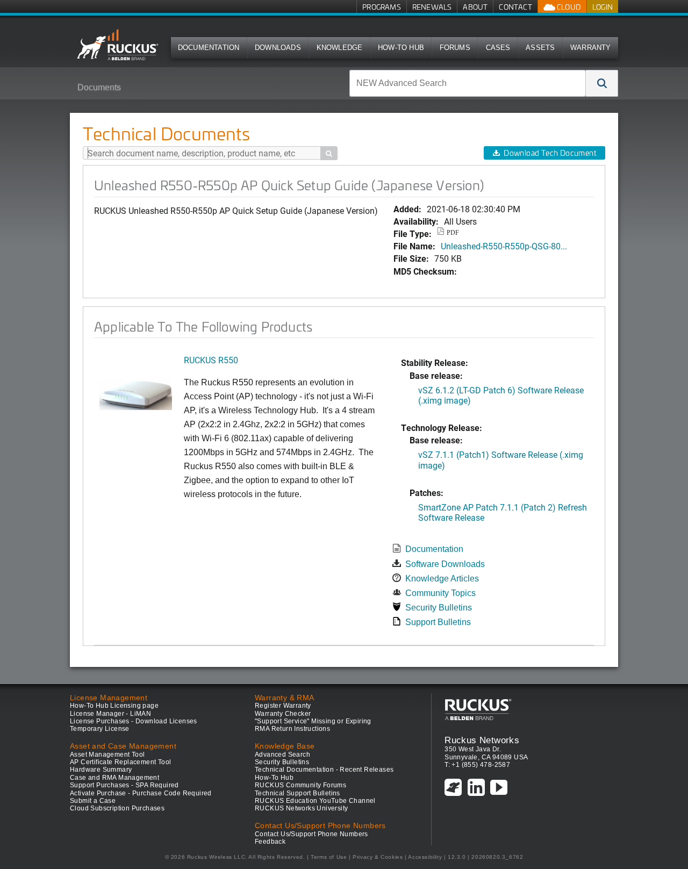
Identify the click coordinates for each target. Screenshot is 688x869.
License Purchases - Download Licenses (133, 721)
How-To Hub (401, 48)
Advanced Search (282, 754)
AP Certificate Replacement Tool (120, 762)
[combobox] (467, 83)
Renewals (432, 6)
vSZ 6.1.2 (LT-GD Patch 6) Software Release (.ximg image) (501, 395)
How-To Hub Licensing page (114, 705)
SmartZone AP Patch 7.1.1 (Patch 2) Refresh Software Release (502, 512)
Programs (381, 6)
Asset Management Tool (107, 754)
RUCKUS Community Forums (300, 785)
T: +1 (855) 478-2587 (477, 765)
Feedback (270, 841)
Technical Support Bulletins (297, 793)
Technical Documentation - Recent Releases (324, 769)
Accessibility (425, 857)
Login (602, 6)
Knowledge (340, 48)
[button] (602, 83)
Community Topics (440, 593)
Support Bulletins (438, 622)
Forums (455, 48)
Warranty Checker (283, 713)
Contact (515, 6)
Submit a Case (93, 801)
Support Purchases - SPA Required (124, 785)
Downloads (278, 48)
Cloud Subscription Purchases (117, 808)
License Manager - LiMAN (110, 713)
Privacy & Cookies (378, 857)
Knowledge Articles (442, 578)
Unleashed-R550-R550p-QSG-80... (504, 246)
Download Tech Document (550, 153)
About (475, 6)
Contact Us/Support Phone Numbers (311, 834)
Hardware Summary (101, 769)
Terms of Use (329, 857)
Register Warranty (283, 705)
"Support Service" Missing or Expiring (313, 721)
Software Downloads (445, 564)
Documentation (209, 48)
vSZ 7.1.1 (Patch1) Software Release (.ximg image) (500, 459)
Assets (540, 48)
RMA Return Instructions (292, 728)
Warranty (590, 48)
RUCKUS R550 (211, 359)
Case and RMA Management (114, 777)
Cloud (568, 6)
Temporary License (100, 728)
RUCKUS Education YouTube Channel (315, 801)
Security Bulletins (438, 607)
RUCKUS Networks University (301, 808)
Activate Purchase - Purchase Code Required (141, 793)
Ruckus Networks (482, 740)
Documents (99, 87)
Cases (498, 48)
